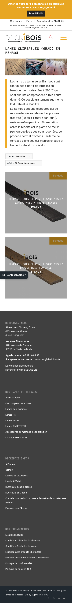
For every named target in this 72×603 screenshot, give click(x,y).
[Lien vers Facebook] (48, 598)
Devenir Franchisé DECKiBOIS (21, 369)
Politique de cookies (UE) (18, 569)
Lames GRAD (12, 420)
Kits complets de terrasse (18, 403)
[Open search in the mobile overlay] (51, 38)
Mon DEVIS (36, 13)
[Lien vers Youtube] (64, 598)
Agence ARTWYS (40, 595)
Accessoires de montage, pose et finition (26, 432)
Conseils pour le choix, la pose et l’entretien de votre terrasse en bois (35, 500)
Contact (9, 470)
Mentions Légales (14, 535)
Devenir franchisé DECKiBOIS (50, 21)
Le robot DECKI (13, 481)
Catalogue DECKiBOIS (16, 437)
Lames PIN (10, 414)
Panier (29, 21)
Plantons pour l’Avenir (16, 508)
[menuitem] (16, 21)
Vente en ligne (12, 397)
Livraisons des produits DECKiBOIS (23, 552)
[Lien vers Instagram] (53, 598)
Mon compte (16, 21)
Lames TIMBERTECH (15, 426)
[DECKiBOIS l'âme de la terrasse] (29, 38)
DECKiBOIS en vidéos (16, 492)
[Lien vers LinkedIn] (58, 598)
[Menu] (62, 38)
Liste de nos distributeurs (19, 365)
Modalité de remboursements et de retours (27, 557)
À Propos (10, 464)
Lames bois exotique (16, 409)
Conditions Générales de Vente (21, 546)
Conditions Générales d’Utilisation (22, 540)
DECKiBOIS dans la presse (18, 487)
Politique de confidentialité (18, 563)
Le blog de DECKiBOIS (16, 475)
